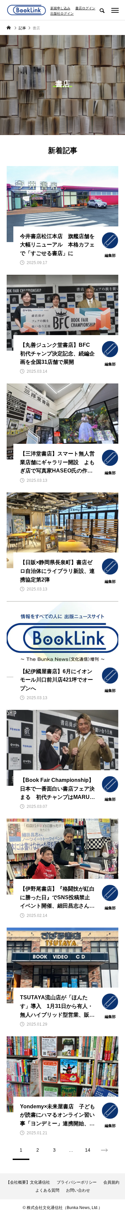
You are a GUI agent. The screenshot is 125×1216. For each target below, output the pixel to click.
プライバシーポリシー (77, 1182)
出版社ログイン (62, 13)
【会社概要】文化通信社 (28, 1182)
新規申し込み (60, 8)
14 (87, 1150)
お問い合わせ (78, 1190)
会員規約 (111, 1182)
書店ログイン (85, 8)
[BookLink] (27, 10)
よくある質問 (47, 1190)
